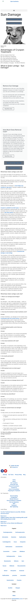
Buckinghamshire (7, 532)
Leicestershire (19, 546)
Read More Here (8, 108)
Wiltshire (16, 561)
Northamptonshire (20, 532)
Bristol (5, 570)
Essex (15, 541)
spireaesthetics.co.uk (17, 598)
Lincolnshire (6, 551)
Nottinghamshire (11, 556)
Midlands (12, 565)
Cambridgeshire (7, 541)
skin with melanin (8, 212)
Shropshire (13, 570)
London (14, 551)
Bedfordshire (22, 537)
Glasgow (18, 587)
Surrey (19, 556)
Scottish (10, 587)
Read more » (4, 516)
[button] (14, 10)
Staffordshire (5, 575)
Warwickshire (7, 561)
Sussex (4, 565)
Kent (23, 561)
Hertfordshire (9, 546)
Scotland (14, 584)
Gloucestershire (21, 565)
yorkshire (14, 575)
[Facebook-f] (2, 471)
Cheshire (19, 580)
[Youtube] (5, 471)
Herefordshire (10, 580)
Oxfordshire (5, 537)
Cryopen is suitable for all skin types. (10, 207)
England (14, 528)
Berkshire (13, 537)
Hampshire (22, 541)
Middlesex (22, 551)
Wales (14, 591)
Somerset (21, 570)
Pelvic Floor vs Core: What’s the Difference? (11, 523)
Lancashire (23, 575)
